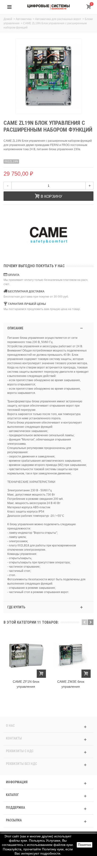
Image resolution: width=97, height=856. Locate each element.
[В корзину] (41, 674)
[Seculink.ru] (48, 6)
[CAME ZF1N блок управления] (26, 655)
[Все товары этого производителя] (48, 234)
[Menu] (9, 7)
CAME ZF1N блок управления (26, 684)
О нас (10, 725)
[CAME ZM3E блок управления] (71, 655)
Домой (8, 19)
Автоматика (24, 19)
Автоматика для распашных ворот (58, 19)
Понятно (84, 845)
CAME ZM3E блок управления (70, 684)
